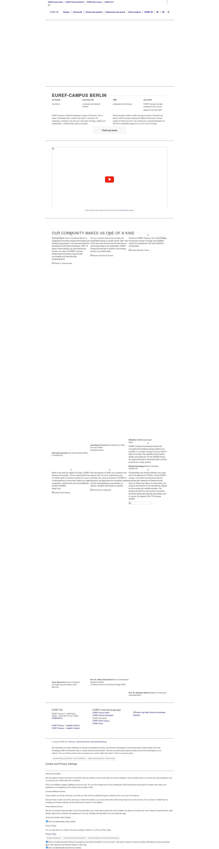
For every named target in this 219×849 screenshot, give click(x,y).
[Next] (168, 53)
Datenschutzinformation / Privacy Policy (101, 758)
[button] (109, 179)
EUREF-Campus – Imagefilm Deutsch (66, 725)
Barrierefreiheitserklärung (99, 742)
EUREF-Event (109, 2)
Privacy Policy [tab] (50, 825)
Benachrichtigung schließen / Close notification (69, 758)
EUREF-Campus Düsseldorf (75, 2)
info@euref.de (57, 718)
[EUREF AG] (53, 12)
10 (119, 77)
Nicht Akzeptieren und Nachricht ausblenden (103, 838)
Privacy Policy (124, 210)
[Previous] (51, 53)
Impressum (71, 742)
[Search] (168, 12)
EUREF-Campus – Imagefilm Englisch (66, 728)
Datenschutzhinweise (83, 742)
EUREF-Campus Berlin (55, 2)
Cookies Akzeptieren (54, 838)
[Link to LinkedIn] (169, 2)
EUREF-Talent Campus (94, 2)
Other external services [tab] (54, 806)
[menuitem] (56, 2)
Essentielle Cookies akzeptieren (75, 838)
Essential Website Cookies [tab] (55, 791)
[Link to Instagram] (165, 2)
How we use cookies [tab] (53, 773)
